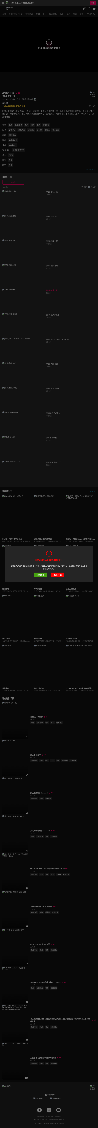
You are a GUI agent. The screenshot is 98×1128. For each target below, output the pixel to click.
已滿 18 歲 (40, 575)
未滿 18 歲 (58, 575)
